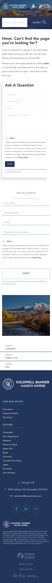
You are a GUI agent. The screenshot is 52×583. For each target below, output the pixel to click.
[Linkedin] (26, 509)
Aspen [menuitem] (5, 465)
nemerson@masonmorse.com (27, 496)
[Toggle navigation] (47, 6)
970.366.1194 (40, 6)
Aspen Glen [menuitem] (8, 449)
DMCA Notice (26, 570)
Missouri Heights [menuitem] (10, 445)
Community (10, 348)
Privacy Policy (23, 157)
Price (7, 367)
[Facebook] (16, 509)
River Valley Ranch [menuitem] (10, 437)
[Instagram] (36, 509)
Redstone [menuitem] (7, 441)
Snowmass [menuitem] (7, 469)
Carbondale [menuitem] (8, 433)
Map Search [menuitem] (8, 410)
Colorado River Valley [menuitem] (12, 461)
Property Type (11, 357)
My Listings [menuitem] (7, 418)
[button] (39, 22)
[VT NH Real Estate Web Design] (26, 557)
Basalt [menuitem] (5, 453)
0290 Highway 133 (27, 490)
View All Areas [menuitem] (9, 473)
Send (9, 164)
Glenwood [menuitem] (7, 457)
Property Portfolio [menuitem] (10, 414)
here (46, 63)
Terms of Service (13, 172)
